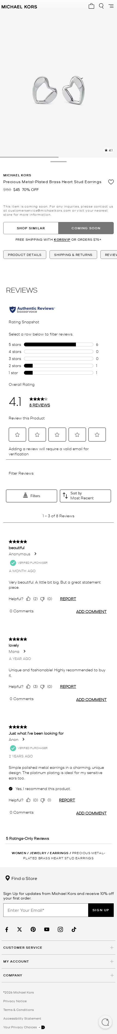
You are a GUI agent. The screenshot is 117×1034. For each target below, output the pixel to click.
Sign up (101, 910)
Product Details (25, 254)
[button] (105, 1022)
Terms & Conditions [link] (18, 1009)
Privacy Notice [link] (15, 1001)
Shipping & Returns (73, 254)
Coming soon (86, 228)
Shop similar (31, 228)
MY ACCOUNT (16, 961)
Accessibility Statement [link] (22, 1018)
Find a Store (23, 878)
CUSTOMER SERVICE (22, 947)
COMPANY (12, 975)
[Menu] (111, 6)
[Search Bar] (101, 6)
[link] (6, 929)
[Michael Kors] (19, 6)
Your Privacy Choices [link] (20, 1027)
